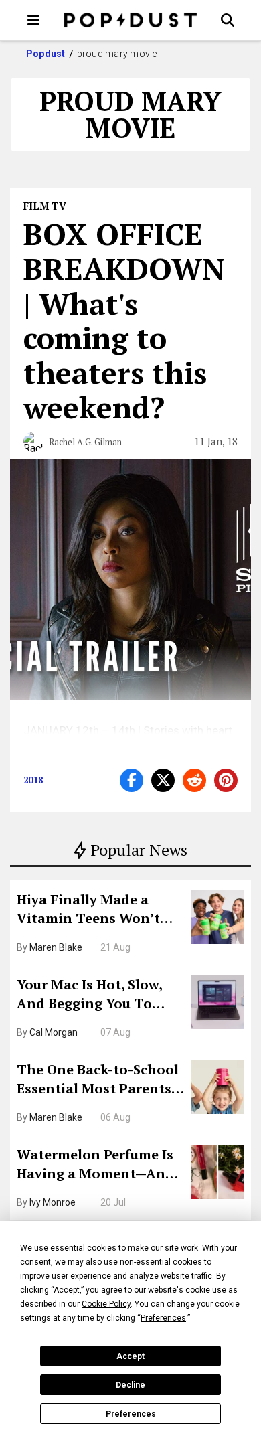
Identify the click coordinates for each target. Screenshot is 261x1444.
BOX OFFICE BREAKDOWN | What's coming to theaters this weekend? (124, 320)
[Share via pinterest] (226, 780)
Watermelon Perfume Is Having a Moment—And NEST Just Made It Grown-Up (95, 1165)
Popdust (46, 53)
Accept (130, 1356)
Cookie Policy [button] (106, 1304)
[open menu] (33, 20)
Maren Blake (55, 947)
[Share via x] (163, 780)
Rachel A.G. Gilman (85, 442)
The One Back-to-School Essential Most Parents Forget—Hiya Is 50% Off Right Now (98, 1080)
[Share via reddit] (194, 780)
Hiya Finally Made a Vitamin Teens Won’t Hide (88, 910)
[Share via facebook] (131, 780)
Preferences (131, 1414)
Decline (130, 1385)
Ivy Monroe (52, 1202)
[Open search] (227, 20)
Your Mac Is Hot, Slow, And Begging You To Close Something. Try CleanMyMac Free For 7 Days (94, 995)
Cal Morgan (53, 1032)
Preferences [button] (163, 1318)
